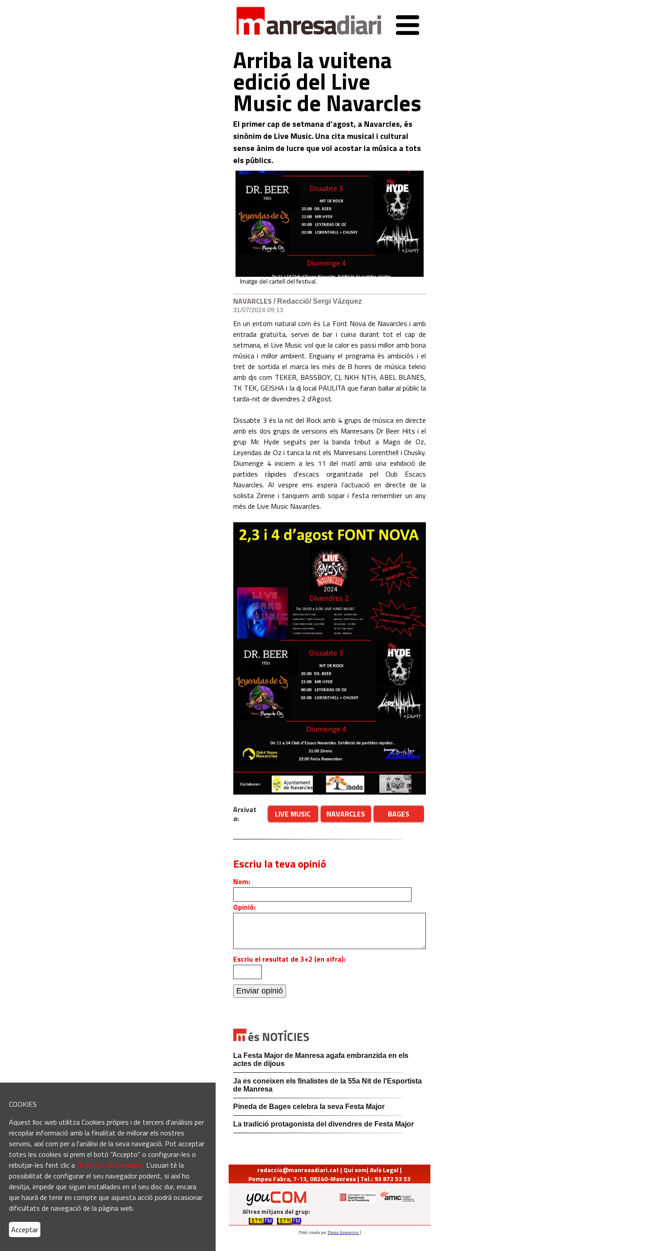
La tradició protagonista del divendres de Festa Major (323, 1124)
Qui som (355, 1169)
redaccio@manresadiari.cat (298, 1169)
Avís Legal (384, 1169)
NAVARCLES (253, 301)
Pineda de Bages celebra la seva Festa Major (309, 1106)
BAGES (398, 813)
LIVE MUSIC (293, 813)
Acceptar (24, 1229)
